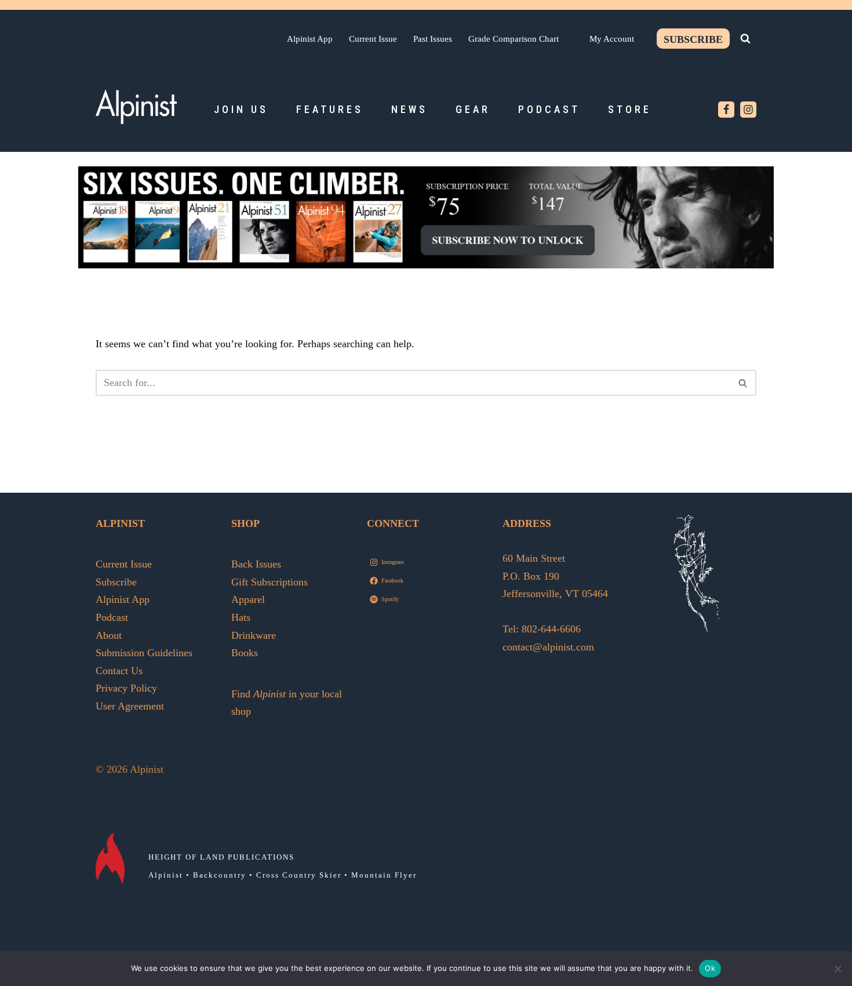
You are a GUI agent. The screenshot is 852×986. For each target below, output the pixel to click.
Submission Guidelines (144, 652)
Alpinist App (310, 38)
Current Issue (373, 38)
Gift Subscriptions (269, 582)
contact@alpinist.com (548, 647)
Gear (473, 109)
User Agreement (130, 706)
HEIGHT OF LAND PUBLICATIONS (221, 857)
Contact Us (119, 670)
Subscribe (693, 39)
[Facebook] (726, 109)
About (109, 635)
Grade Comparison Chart (513, 38)
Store (629, 109)
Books (244, 652)
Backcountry (219, 875)
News (409, 109)
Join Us (241, 109)
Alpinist (165, 875)
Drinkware (253, 635)
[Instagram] (748, 109)
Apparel (248, 599)
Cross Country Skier (298, 875)
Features (329, 109)
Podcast (549, 109)
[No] (837, 968)
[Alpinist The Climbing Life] (136, 106)
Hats (240, 617)
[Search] (745, 38)
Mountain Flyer (384, 875)
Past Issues (432, 38)
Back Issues (256, 564)
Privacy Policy (126, 688)
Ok (710, 968)
